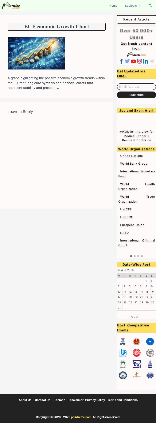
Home (113, 5)
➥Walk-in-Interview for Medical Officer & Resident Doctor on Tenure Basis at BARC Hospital (136, 138)
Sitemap (59, 400)
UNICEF (126, 209)
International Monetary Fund (136, 174)
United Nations (131, 156)
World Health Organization (136, 186)
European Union (132, 225)
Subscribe (136, 95)
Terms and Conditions (122, 400)
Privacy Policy (95, 400)
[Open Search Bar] (150, 5)
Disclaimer (76, 400)
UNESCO (126, 217)
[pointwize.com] (12, 5)
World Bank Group (134, 163)
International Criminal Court (136, 243)
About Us (25, 400)
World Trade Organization (136, 199)
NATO (124, 232)
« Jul (134, 317)
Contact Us (42, 400)
